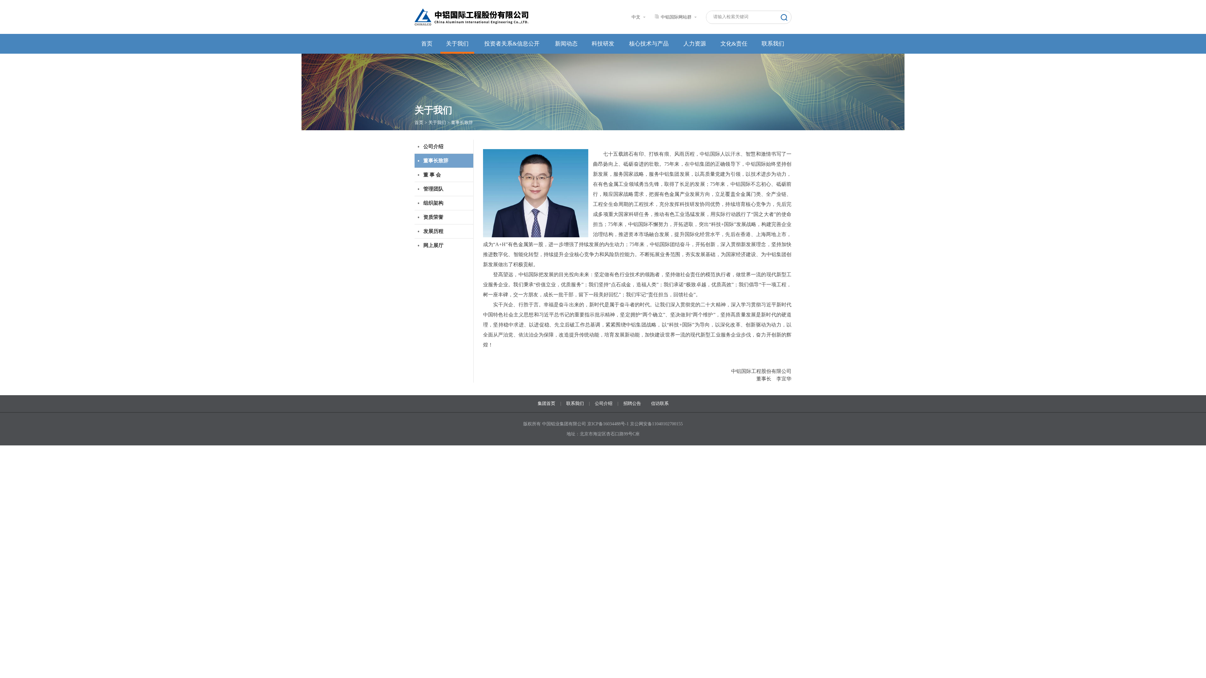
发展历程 (433, 231)
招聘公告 (632, 403)
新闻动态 (566, 43)
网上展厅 (433, 245)
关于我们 (457, 43)
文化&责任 (733, 43)
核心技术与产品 (649, 43)
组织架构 (433, 203)
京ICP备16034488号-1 (608, 424)
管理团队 (433, 188)
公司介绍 (433, 146)
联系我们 (773, 43)
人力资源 (694, 43)
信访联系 (660, 403)
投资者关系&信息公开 (512, 43)
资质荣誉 (433, 217)
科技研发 (603, 43)
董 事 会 (432, 174)
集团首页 (546, 403)
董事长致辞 (462, 122)
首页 (426, 43)
